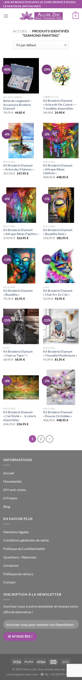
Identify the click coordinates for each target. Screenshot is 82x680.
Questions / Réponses (19, 557)
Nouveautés (12, 481)
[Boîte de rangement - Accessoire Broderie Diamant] (21, 76)
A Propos (10, 498)
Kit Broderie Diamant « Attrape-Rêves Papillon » (21, 232)
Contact (9, 582)
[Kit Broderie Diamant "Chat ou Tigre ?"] (21, 326)
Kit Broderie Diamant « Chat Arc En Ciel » (57, 292)
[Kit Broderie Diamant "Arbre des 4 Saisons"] (21, 140)
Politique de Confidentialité (24, 549)
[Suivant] (49, 439)
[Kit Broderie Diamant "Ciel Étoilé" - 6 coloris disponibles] (21, 387)
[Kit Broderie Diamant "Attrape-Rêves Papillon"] (21, 205)
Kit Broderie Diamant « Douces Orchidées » (57, 414)
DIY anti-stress (14, 490)
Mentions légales (16, 532)
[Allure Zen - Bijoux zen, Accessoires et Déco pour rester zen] (41, 16)
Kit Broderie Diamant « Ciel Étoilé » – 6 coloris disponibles (19, 416)
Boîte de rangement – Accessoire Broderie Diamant (17, 104)
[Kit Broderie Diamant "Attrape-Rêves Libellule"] (61, 140)
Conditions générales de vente (26, 540)
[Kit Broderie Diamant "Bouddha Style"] (61, 205)
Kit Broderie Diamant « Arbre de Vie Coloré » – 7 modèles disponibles (60, 104)
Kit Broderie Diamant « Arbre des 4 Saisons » (18, 167)
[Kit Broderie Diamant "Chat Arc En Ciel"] (61, 265)
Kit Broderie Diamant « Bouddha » (18, 292)
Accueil (20, 31)
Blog (6, 506)
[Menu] (6, 16)
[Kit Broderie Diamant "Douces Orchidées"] (61, 387)
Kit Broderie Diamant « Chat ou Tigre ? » (18, 353)
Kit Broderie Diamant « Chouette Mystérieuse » (60, 353)
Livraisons (11, 565)
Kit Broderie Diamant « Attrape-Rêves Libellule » (57, 169)
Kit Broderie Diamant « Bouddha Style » (57, 232)
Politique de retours (18, 574)
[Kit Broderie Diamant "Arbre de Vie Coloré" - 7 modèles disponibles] (61, 75)
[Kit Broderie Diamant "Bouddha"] (21, 265)
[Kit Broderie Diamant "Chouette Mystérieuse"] (61, 326)
